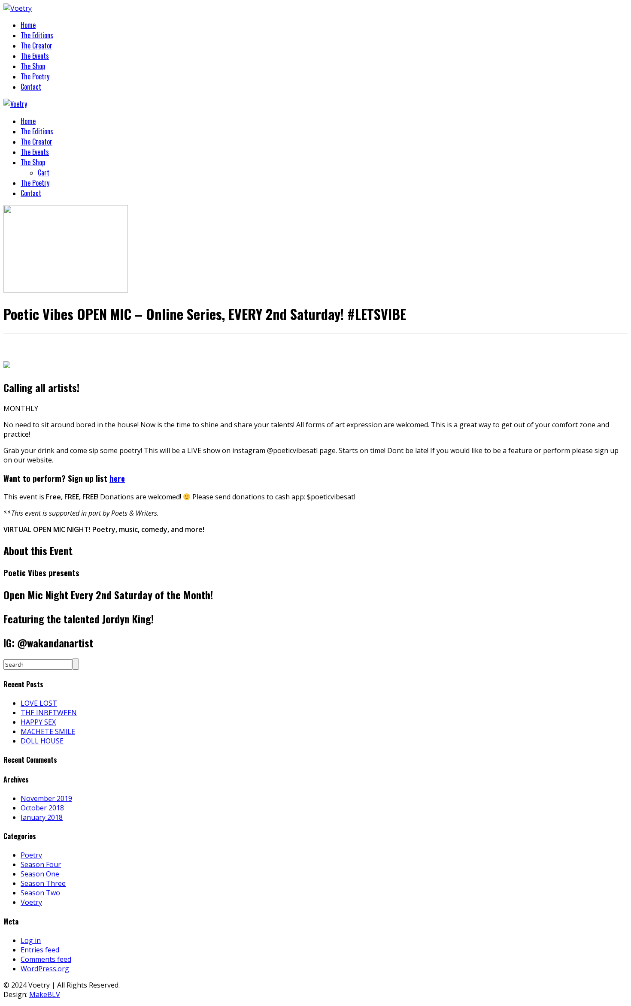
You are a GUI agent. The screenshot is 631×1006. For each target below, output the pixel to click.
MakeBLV (44, 994)
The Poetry (35, 76)
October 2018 (42, 808)
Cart (43, 172)
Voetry (31, 902)
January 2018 (42, 817)
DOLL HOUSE (42, 741)
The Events (35, 56)
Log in (31, 940)
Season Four (41, 864)
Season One (40, 874)
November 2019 (46, 798)
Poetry (31, 855)
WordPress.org (45, 968)
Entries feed (40, 950)
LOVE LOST (39, 703)
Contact (31, 87)
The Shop (33, 66)
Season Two (40, 892)
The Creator (36, 45)
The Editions (37, 35)
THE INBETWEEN (49, 712)
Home (28, 25)
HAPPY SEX (38, 722)
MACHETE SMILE (48, 731)
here (117, 478)
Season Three (43, 883)
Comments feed (46, 959)
